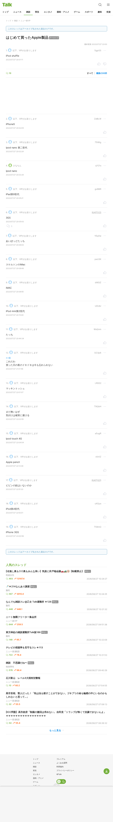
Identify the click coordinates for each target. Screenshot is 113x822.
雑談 (28, 12)
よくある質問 (61, 763)
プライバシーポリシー (65, 770)
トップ (5, 12)
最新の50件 (101, 73)
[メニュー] (108, 4)
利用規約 (60, 767)
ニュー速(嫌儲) (13, 651)
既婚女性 (10, 575)
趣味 (100, 12)
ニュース (17, 12)
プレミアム (60, 759)
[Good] (99, 64)
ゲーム (77, 12)
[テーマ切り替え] (61, 781)
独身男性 (10, 667)
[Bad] (104, 64)
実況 (37, 12)
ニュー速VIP (11, 621)
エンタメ (48, 12)
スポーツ (89, 12)
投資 (109, 12)
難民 (8, 590)
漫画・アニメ (63, 12)
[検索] (100, 4)
